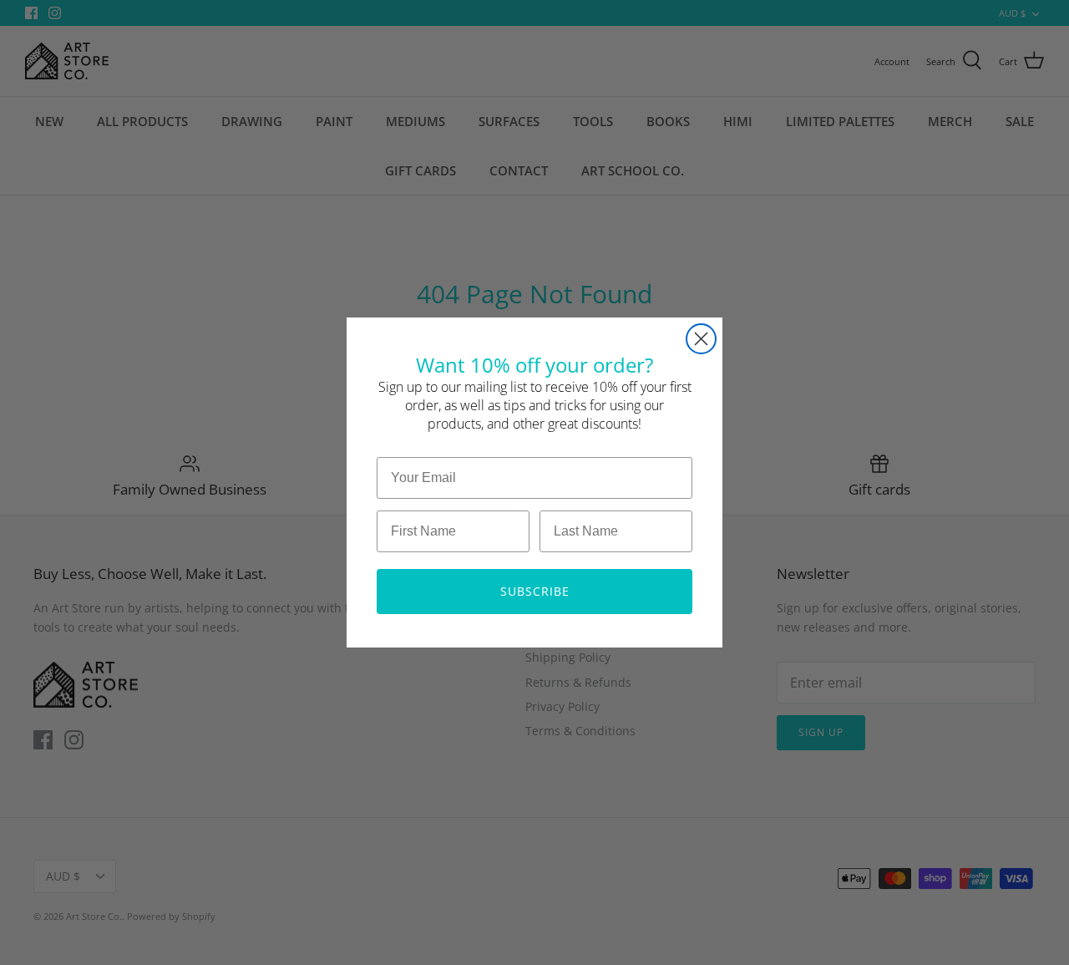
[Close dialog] (701, 338)
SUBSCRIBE (535, 591)
